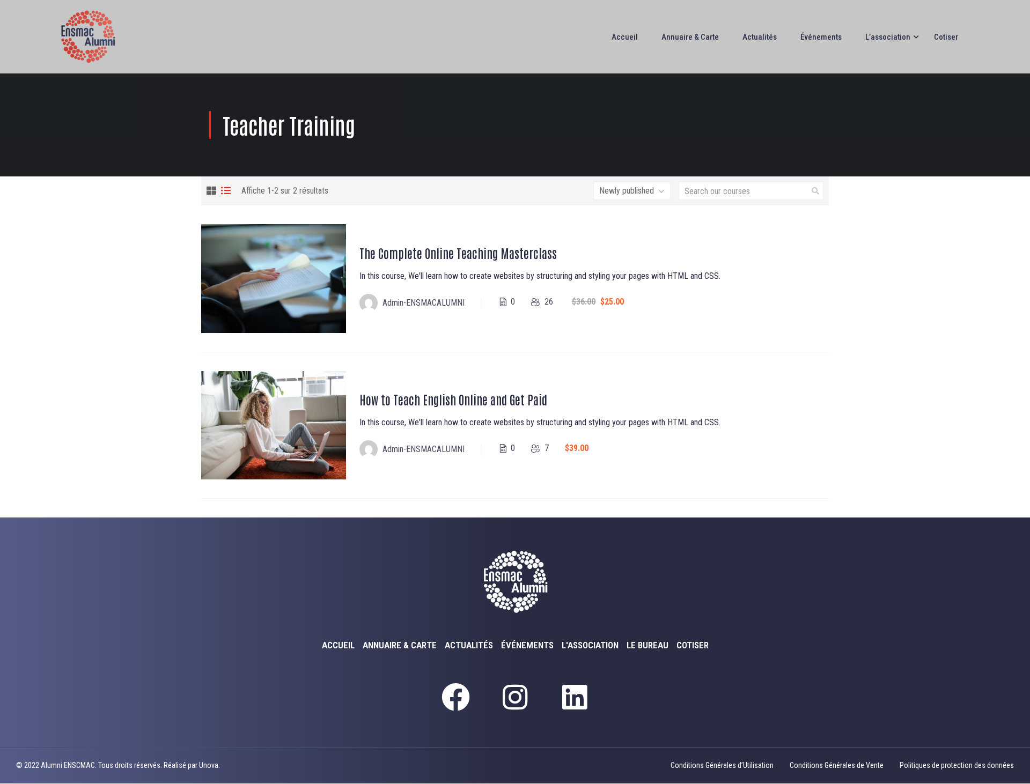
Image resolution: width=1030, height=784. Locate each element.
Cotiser (946, 37)
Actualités (759, 37)
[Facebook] (455, 697)
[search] (815, 191)
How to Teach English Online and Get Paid (453, 399)
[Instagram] (515, 697)
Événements (821, 37)
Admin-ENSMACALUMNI (423, 303)
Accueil (625, 37)
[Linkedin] (574, 697)
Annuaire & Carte (690, 37)
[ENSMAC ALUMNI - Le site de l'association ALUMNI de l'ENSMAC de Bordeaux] (94, 36)
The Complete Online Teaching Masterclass (458, 253)
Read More (274, 278)
